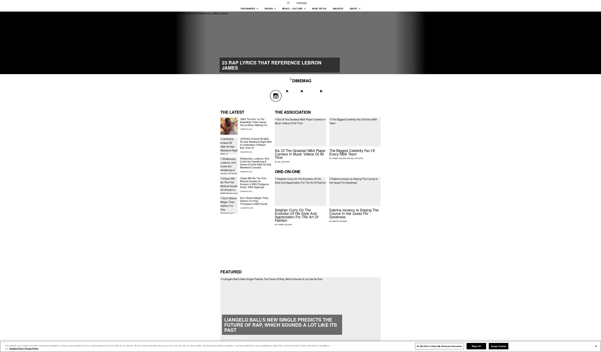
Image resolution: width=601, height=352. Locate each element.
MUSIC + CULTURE (292, 8)
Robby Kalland (339, 158)
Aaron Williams (237, 337)
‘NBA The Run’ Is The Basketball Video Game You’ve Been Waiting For (253, 122)
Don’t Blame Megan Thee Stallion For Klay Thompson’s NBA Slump (254, 201)
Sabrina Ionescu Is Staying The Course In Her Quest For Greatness (354, 213)
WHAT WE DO (319, 8)
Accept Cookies (498, 346)
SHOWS (269, 8)
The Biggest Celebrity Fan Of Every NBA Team (352, 152)
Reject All (476, 346)
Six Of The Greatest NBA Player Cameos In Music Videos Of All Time (300, 154)
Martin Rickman (339, 221)
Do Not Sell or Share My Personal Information (439, 346)
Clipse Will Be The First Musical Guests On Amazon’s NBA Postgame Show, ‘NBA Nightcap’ (254, 182)
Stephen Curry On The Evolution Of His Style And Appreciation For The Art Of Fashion (296, 215)
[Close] (596, 346)
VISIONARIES (248, 8)
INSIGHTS (338, 8)
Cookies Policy (16, 348)
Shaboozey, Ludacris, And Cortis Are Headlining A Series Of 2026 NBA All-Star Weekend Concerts (255, 163)
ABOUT (353, 8)
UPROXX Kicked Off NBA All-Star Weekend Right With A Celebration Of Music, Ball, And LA (256, 143)
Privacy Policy (32, 348)
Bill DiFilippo (284, 161)
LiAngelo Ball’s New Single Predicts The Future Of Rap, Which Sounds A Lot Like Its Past (280, 324)
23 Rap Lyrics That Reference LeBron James (271, 65)
